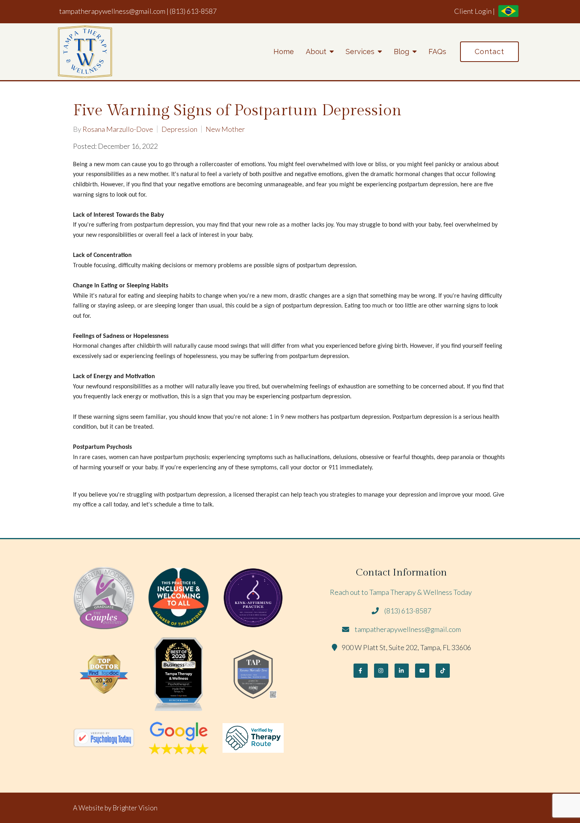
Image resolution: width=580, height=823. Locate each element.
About (316, 51)
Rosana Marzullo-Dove (117, 129)
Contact (489, 51)
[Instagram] (381, 671)
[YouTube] (422, 671)
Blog (401, 51)
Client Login (473, 11)
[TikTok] (443, 671)
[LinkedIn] (402, 671)
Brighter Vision (134, 808)
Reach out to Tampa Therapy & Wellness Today (401, 592)
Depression (179, 129)
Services (360, 51)
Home (283, 51)
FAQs (437, 51)
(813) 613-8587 (193, 11)
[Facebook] (361, 671)
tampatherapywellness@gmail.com (112, 11)
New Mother (225, 129)
